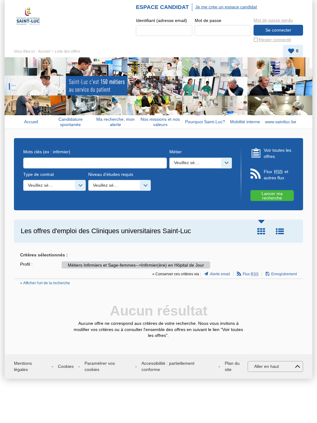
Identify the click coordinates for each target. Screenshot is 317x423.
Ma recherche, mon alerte (115, 122)
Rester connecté (275, 39)
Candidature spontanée (71, 122)
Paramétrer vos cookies (100, 366)
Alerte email (220, 274)
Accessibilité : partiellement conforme (167, 366)
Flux (250, 274)
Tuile (261, 231)
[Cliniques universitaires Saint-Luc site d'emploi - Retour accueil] (28, 16)
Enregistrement (284, 274)
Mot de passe (208, 20)
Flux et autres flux (276, 174)
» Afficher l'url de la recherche (45, 283)
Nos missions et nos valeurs (160, 122)
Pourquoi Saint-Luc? (205, 121)
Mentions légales (23, 366)
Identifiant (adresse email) (161, 20)
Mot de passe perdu (273, 20)
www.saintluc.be (280, 121)
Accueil (44, 51)
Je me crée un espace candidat (226, 6)
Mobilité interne (245, 121)
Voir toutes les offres (277, 153)
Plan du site (232, 366)
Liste (279, 231)
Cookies (66, 366)
